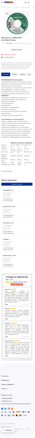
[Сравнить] (25, 43)
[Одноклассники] (12, 409)
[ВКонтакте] (2, 409)
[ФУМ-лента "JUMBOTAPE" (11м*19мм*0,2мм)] (17, 22)
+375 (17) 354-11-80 (8, 200)
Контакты (4, 388)
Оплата (23, 74)
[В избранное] (28, 43)
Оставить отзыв (17, 284)
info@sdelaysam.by (6, 401)
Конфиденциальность (18, 428)
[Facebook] (6, 409)
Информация (5, 380)
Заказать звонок (16, 49)
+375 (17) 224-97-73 (8, 217)
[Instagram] (9, 409)
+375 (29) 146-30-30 (8, 264)
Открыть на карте (17, 184)
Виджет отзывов (25, 359)
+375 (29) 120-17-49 (8, 199)
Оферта (29, 428)
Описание (6, 74)
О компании (5, 376)
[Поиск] (28, 2)
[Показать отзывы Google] (11, 279)
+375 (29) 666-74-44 (8, 231)
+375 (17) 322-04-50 (8, 233)
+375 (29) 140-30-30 (6, 398)
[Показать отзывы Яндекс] (7, 279)
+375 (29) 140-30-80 (8, 248)
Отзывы (14, 74)
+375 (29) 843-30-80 (8, 215)
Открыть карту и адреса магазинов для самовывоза (16, 403)
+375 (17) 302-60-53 (8, 266)
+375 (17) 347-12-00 (8, 249)
